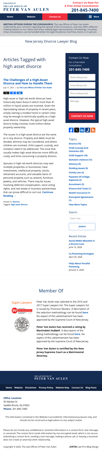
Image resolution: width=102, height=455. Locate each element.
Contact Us (55, 16)
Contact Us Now (82, 116)
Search (82, 226)
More (96, 16)
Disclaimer (30, 387)
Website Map (62, 387)
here (85, 312)
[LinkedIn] (82, 130)
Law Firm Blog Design (84, 446)
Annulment (76, 184)
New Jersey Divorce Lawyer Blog (26, 7)
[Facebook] (71, 130)
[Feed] (93, 130)
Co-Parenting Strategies (81, 253)
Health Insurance (79, 192)
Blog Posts (91, 387)
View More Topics (78, 204)
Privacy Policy (46, 387)
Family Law (76, 172)
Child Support (78, 155)
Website (31, 16)
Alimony (75, 163)
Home (10, 16)
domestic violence (80, 159)
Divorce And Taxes (80, 188)
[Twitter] (76, 130)
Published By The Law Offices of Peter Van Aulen (82, 7)
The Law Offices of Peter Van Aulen (39, 446)
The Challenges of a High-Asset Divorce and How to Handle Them (27, 81)
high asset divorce (19, 204)
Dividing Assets (78, 168)
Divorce (16, 201)
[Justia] (87, 130)
